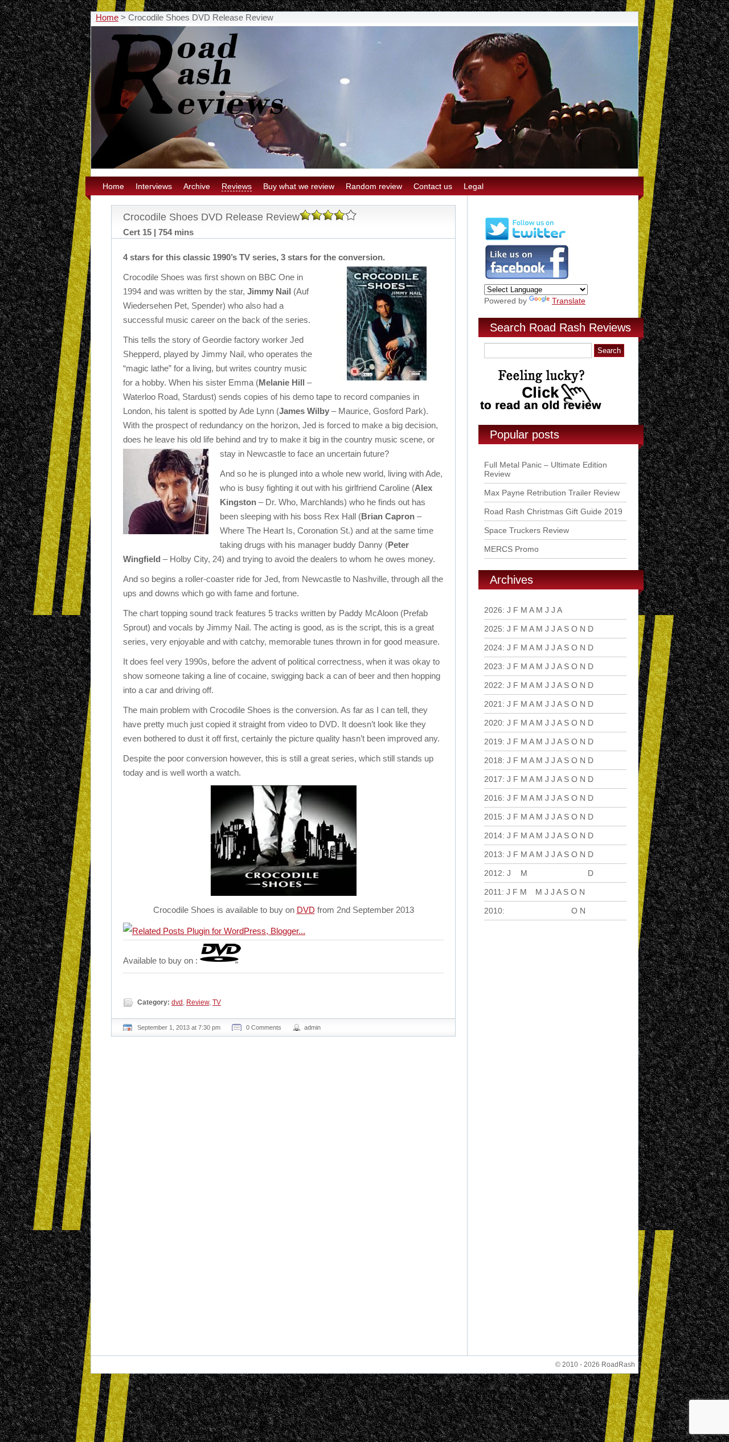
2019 (493, 741)
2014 (493, 835)
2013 (493, 854)
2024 (493, 647)
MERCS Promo (511, 549)
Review (197, 1002)
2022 (493, 685)
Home (107, 17)
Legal (474, 186)
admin (312, 1027)
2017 (493, 779)
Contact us (432, 186)
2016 (493, 797)
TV (216, 1002)
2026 (493, 610)
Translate (568, 300)
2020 (493, 722)
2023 (493, 666)
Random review (374, 186)
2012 (493, 873)
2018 (493, 760)
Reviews (237, 186)
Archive (196, 186)
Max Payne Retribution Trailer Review (552, 492)
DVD (306, 910)
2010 (493, 910)
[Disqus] (285, 1200)
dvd (177, 1002)
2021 (493, 703)
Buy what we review (298, 186)
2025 (493, 628)
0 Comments (263, 1027)
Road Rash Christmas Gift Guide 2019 (553, 511)
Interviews (154, 186)
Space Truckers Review (526, 530)
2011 (493, 891)
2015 (493, 816)
